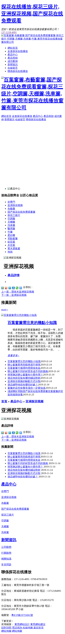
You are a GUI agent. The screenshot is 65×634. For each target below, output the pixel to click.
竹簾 (10, 231)
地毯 (10, 251)
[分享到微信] (17, 288)
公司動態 (6, 547)
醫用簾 (11, 228)
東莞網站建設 (37, 624)
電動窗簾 (13, 238)
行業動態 (6, 553)
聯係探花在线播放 (18, 71)
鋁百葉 (11, 241)
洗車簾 (11, 225)
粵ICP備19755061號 (22, 615)
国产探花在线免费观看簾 (21, 212)
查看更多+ (13, 355)
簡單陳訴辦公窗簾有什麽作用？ (25, 466)
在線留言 (13, 67)
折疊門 (11, 202)
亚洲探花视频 (15, 205)
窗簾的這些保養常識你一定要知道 (26, 388)
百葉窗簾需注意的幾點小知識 (32, 323)
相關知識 (6, 558)
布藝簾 (11, 208)
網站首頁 (13, 48)
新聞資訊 (13, 64)
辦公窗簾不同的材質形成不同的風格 (28, 371)
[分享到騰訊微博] (10, 288)
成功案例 (13, 61)
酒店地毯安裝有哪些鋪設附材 (24, 378)
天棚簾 (11, 222)
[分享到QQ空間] (2, 288)
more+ (4, 309)
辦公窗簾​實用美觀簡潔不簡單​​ (24, 364)
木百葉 (11, 245)
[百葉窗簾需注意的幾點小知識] (19, 315)
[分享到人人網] (13, 288)
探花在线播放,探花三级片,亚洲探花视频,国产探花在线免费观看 (32, 13)
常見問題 (6, 564)
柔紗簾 (11, 235)
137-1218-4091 (9, 32)
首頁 (4, 401)
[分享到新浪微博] (6, 288)
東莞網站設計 (22, 624)
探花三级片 (14, 215)
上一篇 (17, 291)
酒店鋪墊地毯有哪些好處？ (23, 476)
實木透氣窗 (14, 248)
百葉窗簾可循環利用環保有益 (24, 368)
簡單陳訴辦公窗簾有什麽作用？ (25, 374)
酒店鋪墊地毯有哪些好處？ (23, 384)
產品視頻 (13, 58)
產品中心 (13, 54)
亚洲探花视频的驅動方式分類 (24, 381)
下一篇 (14, 295)
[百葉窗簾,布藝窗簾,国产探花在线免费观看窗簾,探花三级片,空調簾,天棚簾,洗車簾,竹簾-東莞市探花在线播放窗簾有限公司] (32, 42)
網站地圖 (6, 631)
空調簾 (11, 218)
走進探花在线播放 (18, 51)
